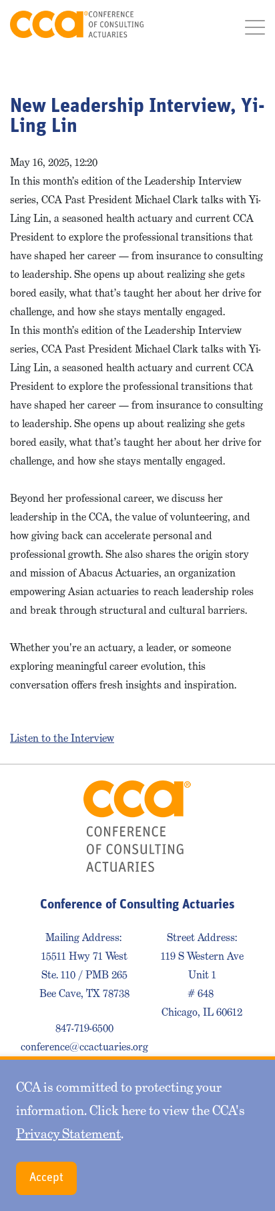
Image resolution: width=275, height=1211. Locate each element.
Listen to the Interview (62, 738)
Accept (46, 1178)
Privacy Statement (68, 1133)
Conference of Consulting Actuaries (77, 24)
